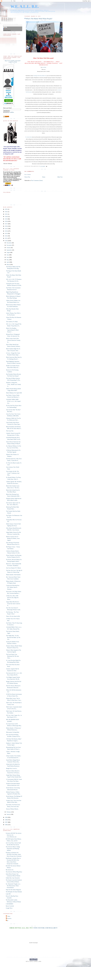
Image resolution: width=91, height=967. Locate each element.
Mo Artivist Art (9, 869)
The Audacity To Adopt (12, 321)
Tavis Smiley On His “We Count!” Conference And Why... (12, 473)
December (9, 242)
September (9, 250)
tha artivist (8, 918)
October (9, 247)
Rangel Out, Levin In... (12, 768)
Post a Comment (28, 174)
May (8, 259)
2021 (6, 214)
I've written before (28, 137)
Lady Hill (8, 894)
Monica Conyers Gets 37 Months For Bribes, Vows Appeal (13, 538)
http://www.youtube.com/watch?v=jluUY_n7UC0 (13, 61)
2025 (6, 209)
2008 (6, 819)
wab (7, 920)
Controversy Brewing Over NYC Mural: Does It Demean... (12, 587)
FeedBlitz (11, 112)
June (8, 257)
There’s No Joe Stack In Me (13, 616)
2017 (6, 223)
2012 (6, 236)
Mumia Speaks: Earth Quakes (13, 574)
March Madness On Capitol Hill (14, 393)
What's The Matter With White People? (39, 19)
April (8, 262)
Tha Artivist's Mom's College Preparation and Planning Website (13, 848)
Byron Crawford (10, 906)
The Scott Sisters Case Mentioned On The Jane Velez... (12, 656)
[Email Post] (46, 166)
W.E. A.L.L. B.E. (25, 6)
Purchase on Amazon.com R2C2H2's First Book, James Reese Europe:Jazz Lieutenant (13, 854)
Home (43, 177)
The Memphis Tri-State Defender (14, 891)
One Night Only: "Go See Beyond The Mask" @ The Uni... (13, 637)
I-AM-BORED (9, 904)
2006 (6, 824)
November (9, 245)
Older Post (59, 177)
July (8, 255)
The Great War (9, 431)
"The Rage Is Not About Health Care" (40, 75)
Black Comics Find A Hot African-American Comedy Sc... (13, 340)
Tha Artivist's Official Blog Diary (14, 871)
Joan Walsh (44, 67)
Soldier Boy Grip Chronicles (13, 878)
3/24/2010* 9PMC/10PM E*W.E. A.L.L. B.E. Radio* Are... (13, 401)
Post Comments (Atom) (37, 180)
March (8, 264)
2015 (6, 228)
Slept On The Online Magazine (13, 889)
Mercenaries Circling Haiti (12, 732)
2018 (6, 221)
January (9, 814)
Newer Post (27, 177)
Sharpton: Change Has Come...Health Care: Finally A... (13, 384)
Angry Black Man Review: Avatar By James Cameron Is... (13, 603)
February (9, 812)
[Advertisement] (49, 187)
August (8, 252)
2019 (6, 219)
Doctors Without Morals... (12, 809)
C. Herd (8, 916)
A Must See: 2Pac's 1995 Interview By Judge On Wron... (12, 597)
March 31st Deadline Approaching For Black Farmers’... (12, 330)
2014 (6, 231)
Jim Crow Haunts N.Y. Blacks (13, 568)
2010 (6, 240)
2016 (6, 226)
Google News (9, 908)
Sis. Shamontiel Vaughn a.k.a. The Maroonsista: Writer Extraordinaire (13, 885)
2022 (6, 211)
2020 (6, 216)
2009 (6, 817)
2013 (6, 233)
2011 (6, 238)
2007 (6, 822)
